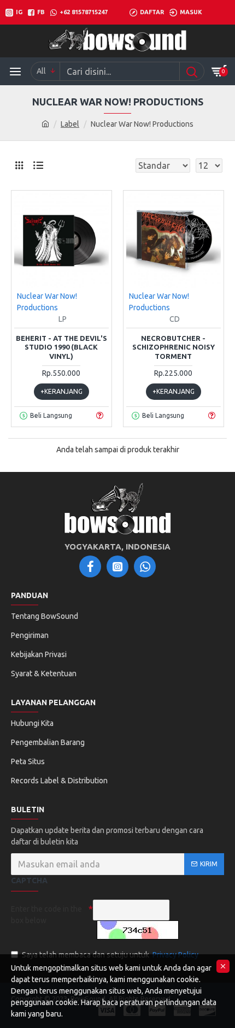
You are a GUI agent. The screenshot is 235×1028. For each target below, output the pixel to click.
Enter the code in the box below (46, 915)
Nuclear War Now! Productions (47, 302)
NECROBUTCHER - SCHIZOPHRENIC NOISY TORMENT (173, 347)
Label (70, 124)
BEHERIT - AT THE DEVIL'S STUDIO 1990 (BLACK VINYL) (61, 347)
